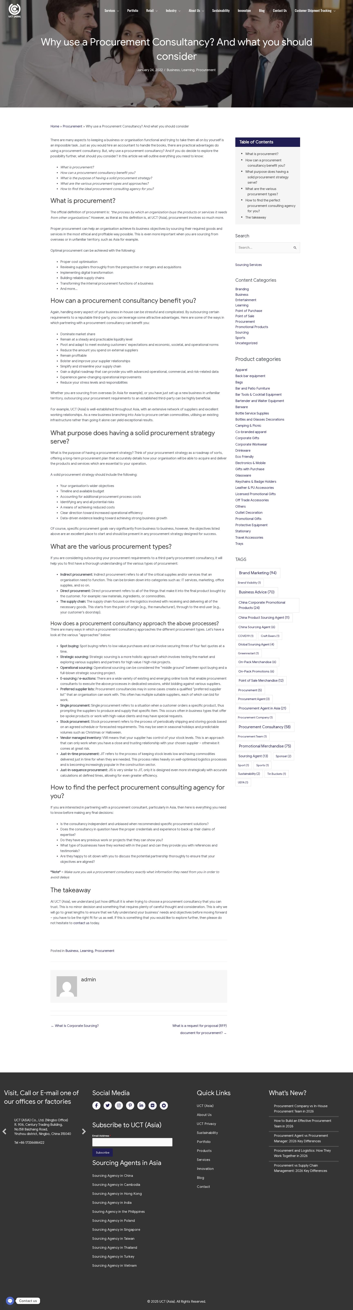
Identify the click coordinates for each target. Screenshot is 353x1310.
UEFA (243, 782)
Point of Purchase (248, 311)
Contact (203, 1187)
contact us (81, 923)
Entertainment (245, 300)
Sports (240, 338)
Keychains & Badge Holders (255, 482)
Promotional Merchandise (265, 746)
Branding (242, 289)
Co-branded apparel (250, 432)
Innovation (205, 1169)
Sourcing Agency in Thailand (114, 1248)
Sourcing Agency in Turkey (113, 1257)
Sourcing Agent (253, 756)
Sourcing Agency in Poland (113, 1221)
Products (204, 1151)
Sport (243, 765)
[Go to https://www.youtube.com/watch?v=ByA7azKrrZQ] (164, 1105)
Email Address (101, 1135)
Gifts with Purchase (249, 469)
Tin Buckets (276, 774)
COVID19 (246, 636)
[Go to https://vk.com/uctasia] (153, 1105)
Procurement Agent (254, 699)
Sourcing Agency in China (112, 1176)
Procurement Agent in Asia (262, 708)
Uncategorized (246, 343)
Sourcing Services (248, 265)
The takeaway (255, 218)
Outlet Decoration (249, 513)
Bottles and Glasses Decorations (259, 420)
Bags (239, 382)
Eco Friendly (244, 457)
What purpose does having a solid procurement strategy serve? (266, 177)
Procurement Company (255, 717)
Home (54, 126)
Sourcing (242, 333)
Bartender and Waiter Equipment (259, 401)
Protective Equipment (251, 525)
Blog (200, 1178)
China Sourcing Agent (256, 627)
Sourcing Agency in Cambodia (116, 1185)
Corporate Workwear (251, 444)
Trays (239, 544)
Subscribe (102, 1152)
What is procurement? (261, 154)
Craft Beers (270, 636)
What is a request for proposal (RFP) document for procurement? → (199, 1027)
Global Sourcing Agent (256, 644)
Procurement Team (252, 736)
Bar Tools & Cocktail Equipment (258, 395)
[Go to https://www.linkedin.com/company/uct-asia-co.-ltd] (141, 1105)
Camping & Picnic (248, 426)
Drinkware (242, 451)
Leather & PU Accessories (254, 488)
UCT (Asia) (205, 1106)
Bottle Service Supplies (252, 413)
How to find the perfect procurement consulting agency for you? (270, 205)
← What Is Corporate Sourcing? (75, 1026)
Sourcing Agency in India (112, 1203)
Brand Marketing (258, 573)
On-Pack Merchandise (257, 662)
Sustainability (249, 774)
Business (173, 70)
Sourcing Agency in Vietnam (114, 1266)
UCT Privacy (206, 1124)
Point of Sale (244, 316)
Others (240, 507)
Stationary (243, 531)
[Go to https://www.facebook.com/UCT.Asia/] (96, 1105)
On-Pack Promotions (256, 671)
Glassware (243, 476)
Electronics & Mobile (250, 463)
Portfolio (204, 1142)
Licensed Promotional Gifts (255, 494)
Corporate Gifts (247, 438)
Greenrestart (248, 653)
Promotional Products (251, 327)
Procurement (206, 70)
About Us (204, 1115)
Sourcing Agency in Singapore (116, 1230)
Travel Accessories (249, 538)
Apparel (241, 370)
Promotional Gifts (248, 519)
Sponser (283, 756)
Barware (241, 407)
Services (203, 1160)
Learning (187, 70)
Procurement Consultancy (265, 727)
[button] (4, 1146)
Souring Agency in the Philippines (118, 1212)
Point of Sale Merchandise (261, 680)
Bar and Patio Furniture (252, 388)
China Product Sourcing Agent (263, 617)
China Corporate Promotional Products (262, 605)
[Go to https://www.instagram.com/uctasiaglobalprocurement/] (119, 1105)
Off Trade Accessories (252, 500)
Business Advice (257, 592)
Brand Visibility (249, 582)
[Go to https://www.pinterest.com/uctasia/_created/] (130, 1105)
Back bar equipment (250, 376)
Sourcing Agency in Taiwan (113, 1239)
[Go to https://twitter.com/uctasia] (108, 1105)
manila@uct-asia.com (30, 1173)
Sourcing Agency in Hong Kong (117, 1194)
